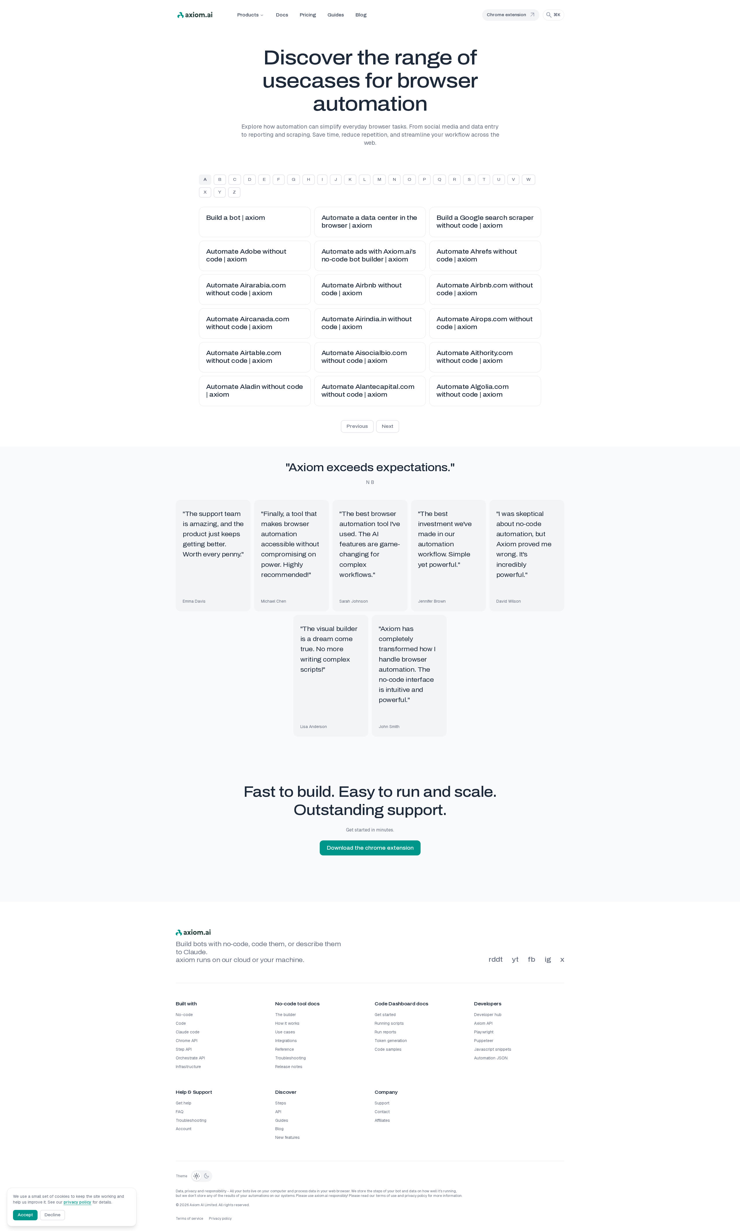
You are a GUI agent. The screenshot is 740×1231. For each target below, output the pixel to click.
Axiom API (483, 1023)
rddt (496, 959)
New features (287, 1137)
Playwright (483, 1032)
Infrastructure (188, 1066)
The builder (285, 1014)
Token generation (391, 1040)
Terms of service (189, 1218)
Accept (25, 1215)
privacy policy (77, 1202)
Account (183, 1128)
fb (531, 959)
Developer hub (488, 1014)
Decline (52, 1215)
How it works (287, 1023)
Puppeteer (483, 1040)
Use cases (285, 1032)
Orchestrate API (190, 1058)
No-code (184, 1014)
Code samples (388, 1049)
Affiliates (382, 1120)
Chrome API (186, 1040)
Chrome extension (511, 15)
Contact (382, 1111)
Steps (280, 1103)
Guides (336, 14)
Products (248, 14)
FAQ (180, 1111)
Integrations (286, 1040)
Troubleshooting (290, 1058)
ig (548, 959)
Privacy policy (220, 1218)
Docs (282, 14)
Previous (357, 426)
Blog (361, 14)
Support (382, 1103)
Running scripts (389, 1023)
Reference (284, 1049)
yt (515, 959)
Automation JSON (491, 1058)
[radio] (196, 1176)
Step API (184, 1049)
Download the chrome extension (370, 848)
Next (387, 426)
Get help (183, 1103)
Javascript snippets (492, 1049)
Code (181, 1023)
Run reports (385, 1032)
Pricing (308, 14)
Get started (385, 1014)
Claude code (187, 1032)
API (278, 1111)
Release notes (288, 1066)
